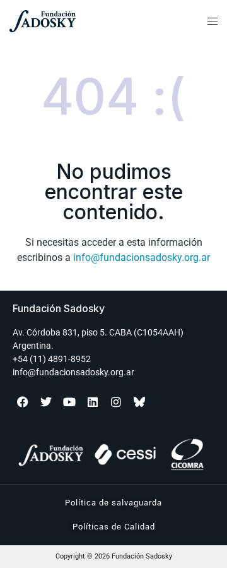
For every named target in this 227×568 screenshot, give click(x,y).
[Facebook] (23, 402)
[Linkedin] (93, 402)
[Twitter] (46, 402)
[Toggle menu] (212, 21)
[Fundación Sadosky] (70, 21)
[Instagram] (116, 402)
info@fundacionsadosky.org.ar (141, 257)
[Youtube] (69, 402)
